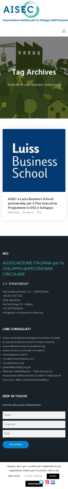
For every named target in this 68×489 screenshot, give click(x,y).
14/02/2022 (14, 212)
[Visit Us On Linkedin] (53, 482)
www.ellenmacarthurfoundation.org (24, 346)
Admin (30, 212)
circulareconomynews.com (18, 359)
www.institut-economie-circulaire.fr (24, 350)
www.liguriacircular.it (15, 355)
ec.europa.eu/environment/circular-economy (29, 342)
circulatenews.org (13, 363)
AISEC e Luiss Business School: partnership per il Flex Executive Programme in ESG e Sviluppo (32, 203)
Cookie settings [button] (33, 476)
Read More (34, 484)
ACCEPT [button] (53, 476)
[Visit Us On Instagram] (47, 482)
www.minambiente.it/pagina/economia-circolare (31, 338)
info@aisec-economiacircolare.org (23, 313)
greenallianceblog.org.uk (17, 367)
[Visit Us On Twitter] (41, 482)
